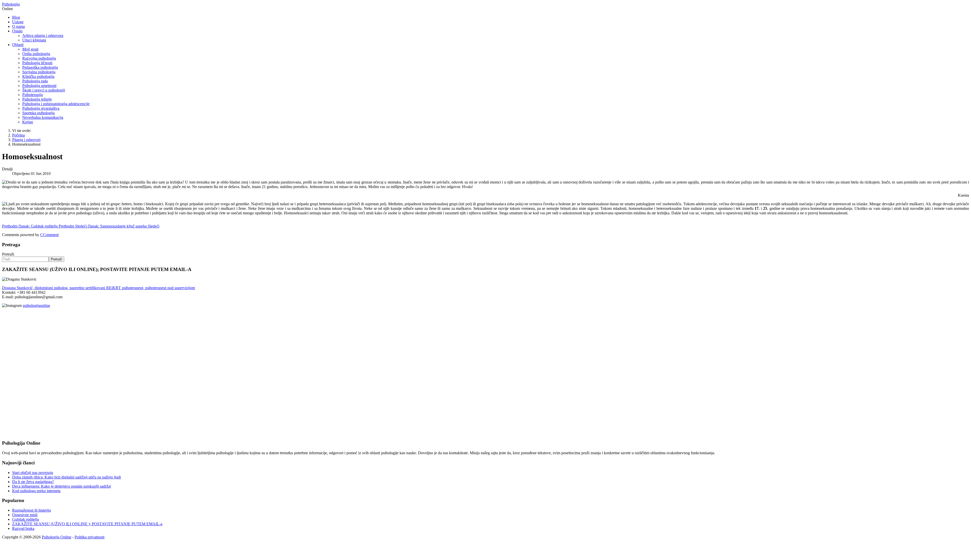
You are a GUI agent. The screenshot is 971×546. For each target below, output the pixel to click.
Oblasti (18, 44)
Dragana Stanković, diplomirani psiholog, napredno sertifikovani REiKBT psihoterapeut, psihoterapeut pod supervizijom (98, 288)
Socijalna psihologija (38, 72)
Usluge (18, 22)
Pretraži (8, 254)
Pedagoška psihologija (40, 67)
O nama (18, 26)
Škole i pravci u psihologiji (43, 90)
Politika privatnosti (89, 537)
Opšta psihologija (36, 54)
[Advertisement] (17, 349)
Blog (16, 17)
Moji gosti (30, 49)
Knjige (27, 122)
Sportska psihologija (38, 113)
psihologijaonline (36, 305)
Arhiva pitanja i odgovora (42, 35)
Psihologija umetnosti (39, 85)
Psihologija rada (35, 81)
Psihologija (11, 4)
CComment (49, 235)
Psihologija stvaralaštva (40, 108)
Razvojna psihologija (39, 58)
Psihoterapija (32, 95)
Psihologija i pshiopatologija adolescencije (56, 104)
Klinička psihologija (38, 76)
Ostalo (17, 31)
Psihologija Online (56, 537)
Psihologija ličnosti (37, 63)
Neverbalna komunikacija (42, 117)
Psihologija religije (37, 99)
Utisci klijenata (34, 40)
